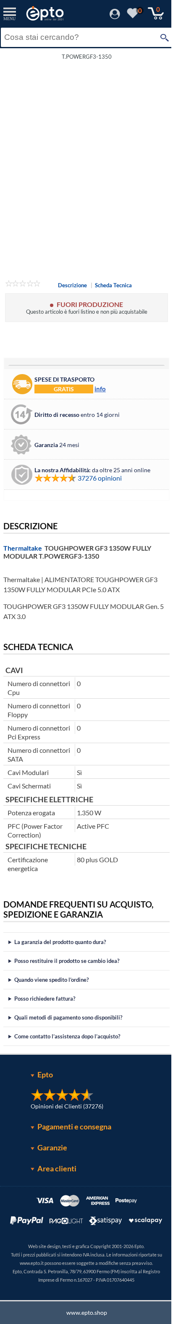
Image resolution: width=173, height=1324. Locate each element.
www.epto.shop (83, 1312)
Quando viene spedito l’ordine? (51, 979)
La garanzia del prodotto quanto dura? (60, 942)
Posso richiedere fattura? (44, 998)
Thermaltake (22, 548)
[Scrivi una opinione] (23, 284)
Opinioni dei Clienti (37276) (64, 1106)
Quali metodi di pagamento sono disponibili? (68, 1017)
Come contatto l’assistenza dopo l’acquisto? (67, 1036)
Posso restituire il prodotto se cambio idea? (66, 960)
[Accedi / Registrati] (115, 17)
